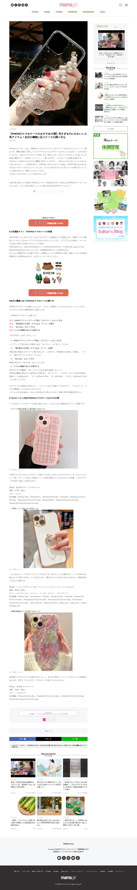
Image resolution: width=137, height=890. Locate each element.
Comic (102, 12)
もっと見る (111, 129)
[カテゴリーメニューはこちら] (126, 5)
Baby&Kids (72, 12)
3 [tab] (111, 63)
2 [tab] (109, 63)
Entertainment (88, 12)
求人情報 (48, 871)
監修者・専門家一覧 (37, 871)
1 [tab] (107, 63)
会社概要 (110, 871)
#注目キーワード (49, 731)
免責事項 (102, 871)
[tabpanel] (111, 44)
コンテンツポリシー (92, 871)
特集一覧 (16, 871)
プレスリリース (119, 871)
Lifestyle (59, 12)
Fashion (35, 12)
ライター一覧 (25, 871)
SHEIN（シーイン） (18, 469)
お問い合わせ (64, 871)
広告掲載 (55, 871)
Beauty (47, 12)
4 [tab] (113, 63)
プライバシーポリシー (77, 871)
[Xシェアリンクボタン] (64, 858)
